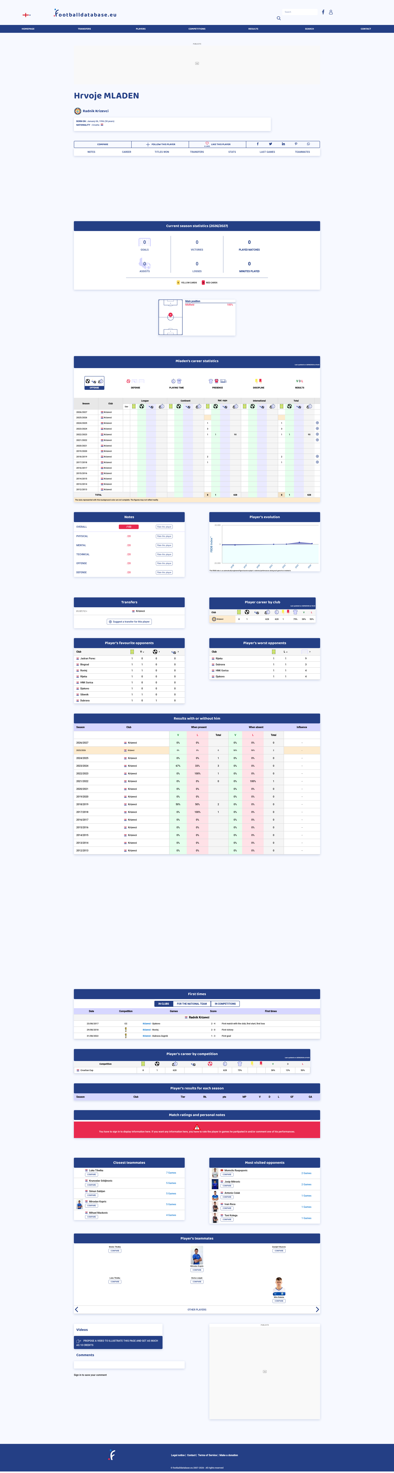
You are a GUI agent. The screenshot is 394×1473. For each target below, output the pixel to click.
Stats (232, 151)
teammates (302, 151)
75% (295, 619)
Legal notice (178, 1455)
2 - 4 (213, 1023)
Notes (91, 151)
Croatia (95, 125)
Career (126, 151)
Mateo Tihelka (115, 1247)
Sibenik (84, 694)
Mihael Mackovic (98, 1212)
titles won (162, 151)
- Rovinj (151, 1030)
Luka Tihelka (96, 1170)
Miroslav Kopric (97, 1201)
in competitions (225, 1003)
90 (235, 434)
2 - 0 (213, 1030)
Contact (191, 1455)
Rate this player (164, 527)
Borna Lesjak (196, 1278)
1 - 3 (213, 1036)
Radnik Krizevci (96, 111)
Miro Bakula (279, 1297)
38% (304, 619)
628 (235, 495)
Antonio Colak (232, 1192)
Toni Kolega (231, 1215)
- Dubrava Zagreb (155, 1036)
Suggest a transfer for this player (131, 621)
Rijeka (83, 676)
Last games (267, 151)
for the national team (192, 1003)
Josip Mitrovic (232, 1181)
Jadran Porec (87, 658)
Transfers (197, 151)
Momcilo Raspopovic (236, 1170)
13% (288, 1070)
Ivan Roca (230, 1204)
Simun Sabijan (97, 1191)
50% (312, 619)
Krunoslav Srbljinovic (100, 1180)
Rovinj (83, 670)
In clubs (163, 1003)
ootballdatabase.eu (88, 14)
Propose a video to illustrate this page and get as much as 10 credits (117, 1343)
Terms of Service (207, 1455)
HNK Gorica (86, 682)
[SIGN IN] (331, 12)
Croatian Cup (86, 1070)
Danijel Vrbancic (279, 1247)
